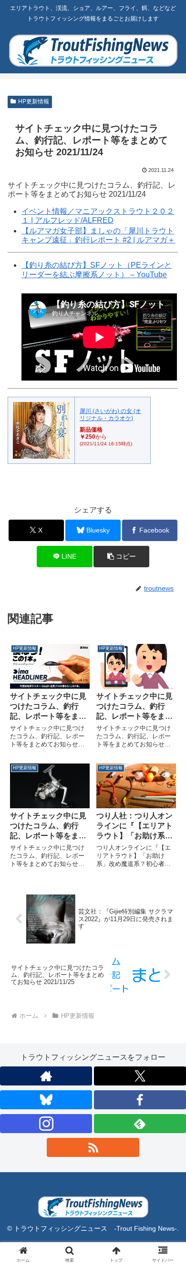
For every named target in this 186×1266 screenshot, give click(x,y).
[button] (121, 556)
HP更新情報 (33, 101)
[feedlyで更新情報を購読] (140, 1123)
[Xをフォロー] (140, 1075)
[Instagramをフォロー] (46, 1123)
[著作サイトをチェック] (46, 1075)
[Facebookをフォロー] (140, 1099)
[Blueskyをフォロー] (46, 1099)
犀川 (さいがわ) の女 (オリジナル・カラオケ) (110, 414)
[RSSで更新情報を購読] (93, 1147)
